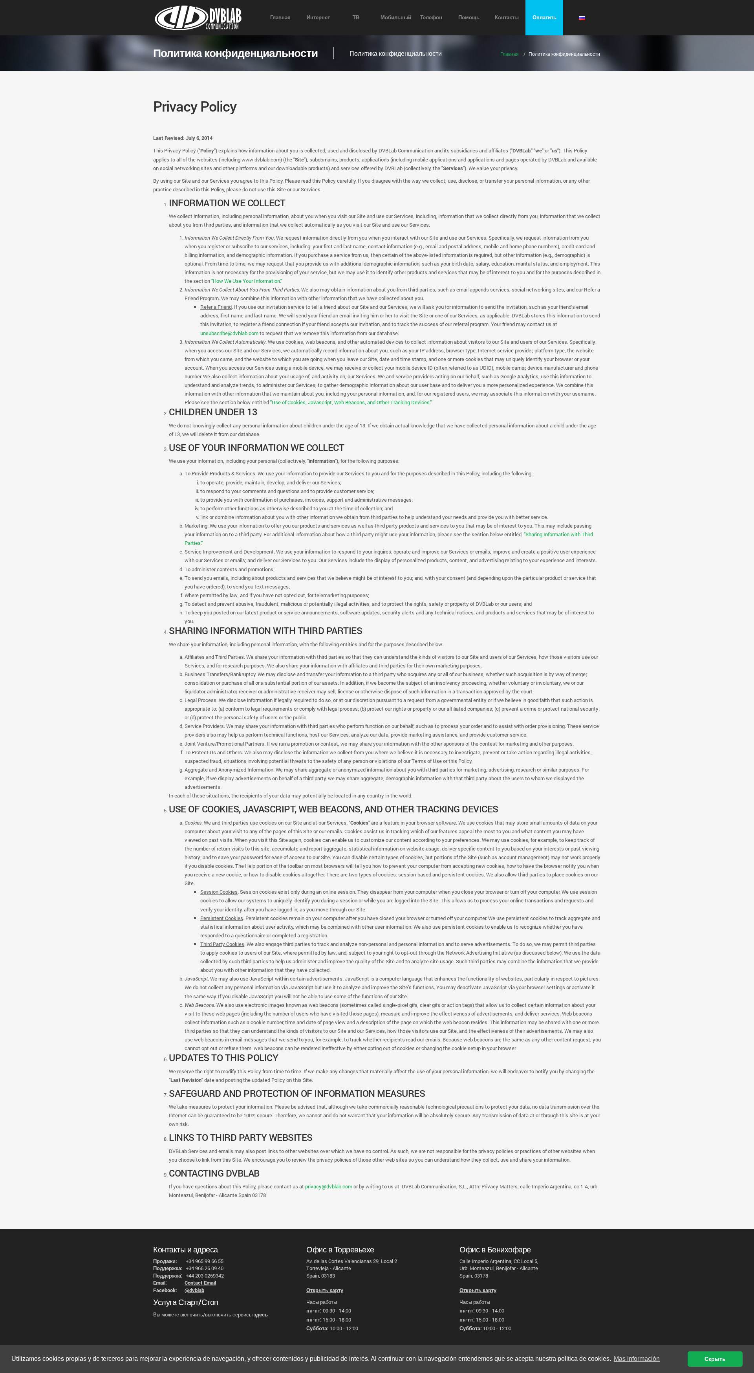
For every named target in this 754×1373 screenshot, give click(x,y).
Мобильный (396, 17)
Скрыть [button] (715, 1359)
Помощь (468, 17)
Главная (280, 17)
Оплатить (544, 17)
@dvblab (194, 1290)
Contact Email (200, 1282)
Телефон (431, 17)
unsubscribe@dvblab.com (229, 333)
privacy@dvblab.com (328, 1186)
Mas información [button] (637, 1358)
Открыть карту (324, 1290)
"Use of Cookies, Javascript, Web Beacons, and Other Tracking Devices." (351, 402)
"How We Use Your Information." (246, 280)
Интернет (318, 17)
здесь (261, 1314)
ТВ (356, 17)
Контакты (507, 17)
